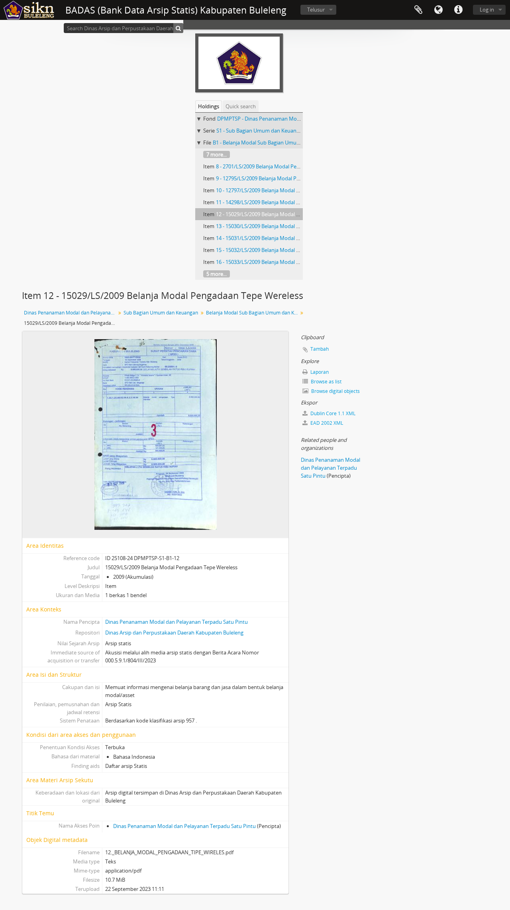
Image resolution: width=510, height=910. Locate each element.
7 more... (216, 154)
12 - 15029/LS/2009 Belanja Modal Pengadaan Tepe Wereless (287, 214)
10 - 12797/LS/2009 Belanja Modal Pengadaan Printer (278, 190)
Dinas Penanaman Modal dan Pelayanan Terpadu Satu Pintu (71, 312)
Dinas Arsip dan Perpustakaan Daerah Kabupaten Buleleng (174, 632)
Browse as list (325, 381)
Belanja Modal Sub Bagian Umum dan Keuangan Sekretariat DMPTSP (253, 312)
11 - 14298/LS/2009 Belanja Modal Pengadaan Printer (278, 202)
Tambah (319, 349)
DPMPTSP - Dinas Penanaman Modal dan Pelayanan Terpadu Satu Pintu (302, 118)
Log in (487, 9)
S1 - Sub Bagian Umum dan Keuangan (260, 130)
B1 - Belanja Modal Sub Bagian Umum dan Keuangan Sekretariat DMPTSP (299, 142)
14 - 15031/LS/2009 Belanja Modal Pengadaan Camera (279, 238)
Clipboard (418, 10)
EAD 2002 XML (326, 423)
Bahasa (438, 10)
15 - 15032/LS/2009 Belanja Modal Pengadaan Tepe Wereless (287, 250)
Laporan (319, 372)
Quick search (241, 106)
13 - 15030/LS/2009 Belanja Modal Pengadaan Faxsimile (281, 226)
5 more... (216, 273)
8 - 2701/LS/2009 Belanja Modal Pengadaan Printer (275, 166)
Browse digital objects (335, 391)
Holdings (208, 106)
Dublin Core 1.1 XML (332, 413)
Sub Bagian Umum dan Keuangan (161, 312)
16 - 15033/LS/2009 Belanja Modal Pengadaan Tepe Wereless (287, 262)
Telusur (316, 9)
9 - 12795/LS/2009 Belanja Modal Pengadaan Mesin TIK (280, 178)
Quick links (458, 10)
